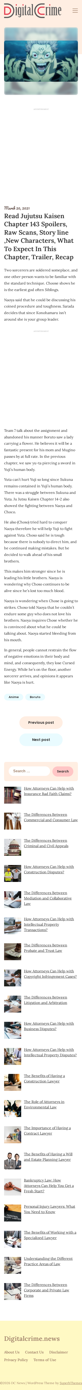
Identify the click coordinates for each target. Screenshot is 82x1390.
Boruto (35, 697)
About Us (12, 1352)
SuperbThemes (71, 1383)
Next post (41, 739)
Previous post (41, 722)
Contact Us (34, 1352)
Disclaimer (58, 1352)
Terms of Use (44, 1360)
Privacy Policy (16, 1360)
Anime (14, 697)
